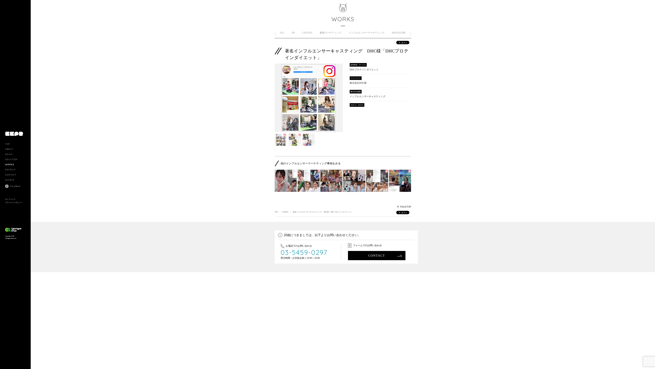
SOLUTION (11, 159)
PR (293, 32)
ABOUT (9, 149)
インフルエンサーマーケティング (366, 32)
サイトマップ (10, 199)
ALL (282, 32)
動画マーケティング (330, 32)
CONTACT (10, 174)
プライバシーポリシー (13, 202)
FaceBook (15, 186)
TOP (7, 144)
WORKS (9, 164)
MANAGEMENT (400, 32)
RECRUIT (10, 169)
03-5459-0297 (304, 252)
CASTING (307, 32)
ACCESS (9, 180)
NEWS (8, 154)
